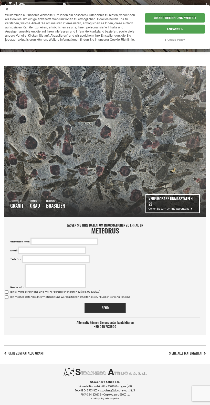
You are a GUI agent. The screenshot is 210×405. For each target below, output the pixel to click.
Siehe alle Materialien (185, 353)
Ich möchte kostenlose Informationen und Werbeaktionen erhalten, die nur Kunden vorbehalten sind (70, 297)
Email (13, 250)
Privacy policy (112, 398)
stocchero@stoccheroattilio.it (117, 390)
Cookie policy (97, 398)
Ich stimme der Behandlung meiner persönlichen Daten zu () (55, 291)
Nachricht (17, 287)
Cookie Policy (176, 39)
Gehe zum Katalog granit (26, 353)
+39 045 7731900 (105, 327)
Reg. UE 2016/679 (90, 291)
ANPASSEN (175, 29)
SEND (105, 307)
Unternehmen (20, 241)
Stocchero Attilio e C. (105, 382)
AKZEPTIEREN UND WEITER (175, 17)
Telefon (15, 259)
